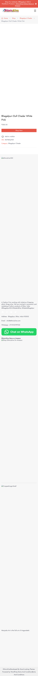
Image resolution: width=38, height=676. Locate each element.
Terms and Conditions (25, 672)
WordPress (14, 672)
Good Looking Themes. (27, 669)
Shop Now (19, 130)
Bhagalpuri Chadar (14, 143)
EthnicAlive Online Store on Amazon (24, 5)
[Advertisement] (19, 44)
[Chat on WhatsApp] (19, 331)
